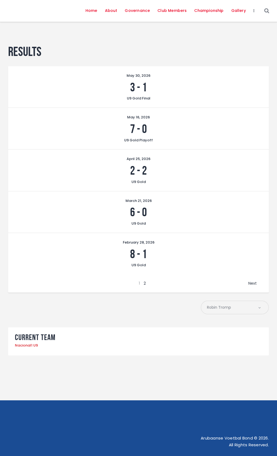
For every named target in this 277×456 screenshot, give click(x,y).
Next (252, 283)
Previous (28, 283)
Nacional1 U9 (26, 345)
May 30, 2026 (138, 75)
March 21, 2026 (139, 200)
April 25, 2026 (138, 158)
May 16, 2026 (138, 117)
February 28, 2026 (138, 242)
